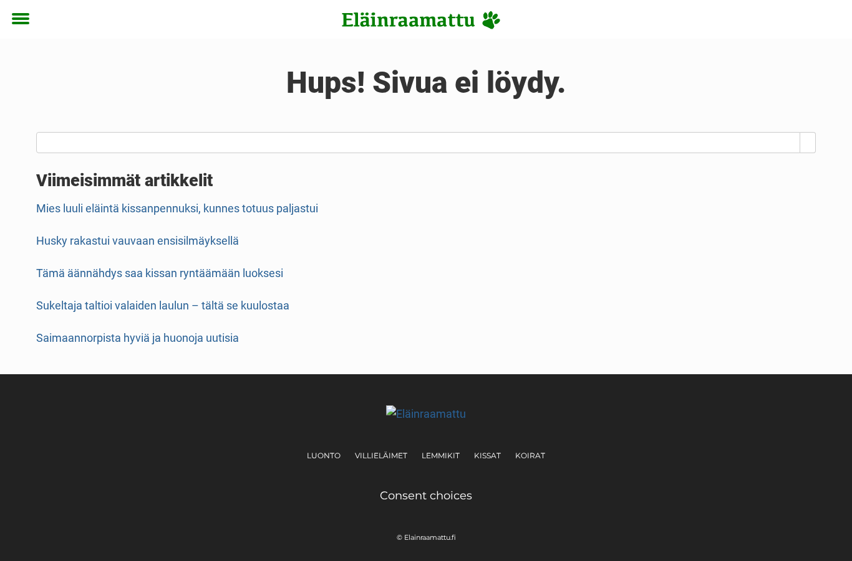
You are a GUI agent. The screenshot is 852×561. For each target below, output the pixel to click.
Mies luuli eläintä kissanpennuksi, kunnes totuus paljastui (177, 208)
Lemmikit (441, 455)
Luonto (324, 455)
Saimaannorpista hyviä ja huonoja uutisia (137, 337)
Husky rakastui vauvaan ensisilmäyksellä (137, 240)
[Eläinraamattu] (421, 19)
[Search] (808, 142)
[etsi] (830, 19)
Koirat (530, 455)
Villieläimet (381, 455)
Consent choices (426, 495)
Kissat (487, 455)
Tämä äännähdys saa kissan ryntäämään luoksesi (159, 273)
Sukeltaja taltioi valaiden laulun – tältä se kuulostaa (162, 305)
